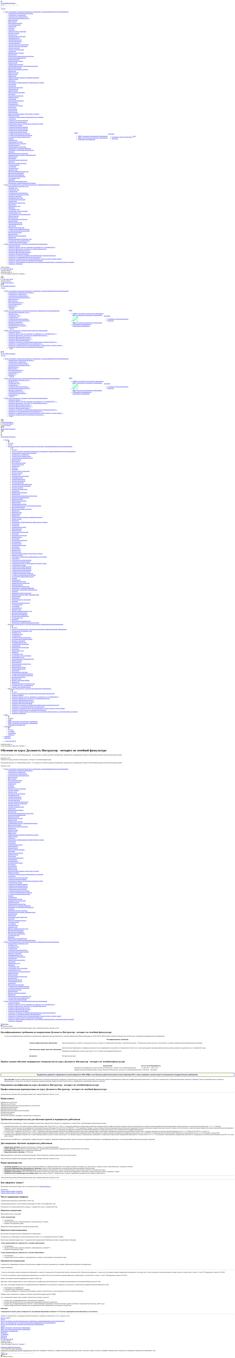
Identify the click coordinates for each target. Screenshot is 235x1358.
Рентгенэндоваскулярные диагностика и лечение (23, 114)
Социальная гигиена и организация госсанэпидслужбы (25, 124)
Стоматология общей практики (18, 127)
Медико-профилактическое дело (18, 171)
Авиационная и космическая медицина (20, 13)
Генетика (11, 28)
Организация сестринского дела (18, 186)
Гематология (12, 26)
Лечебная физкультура (15, 224)
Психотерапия (12, 102)
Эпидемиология (13, 168)
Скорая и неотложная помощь (17, 242)
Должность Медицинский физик (18, 254)
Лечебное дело (13, 170)
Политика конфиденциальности (11, 1347)
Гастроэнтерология (14, 25)
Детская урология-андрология (17, 46)
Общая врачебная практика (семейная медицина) (23, 77)
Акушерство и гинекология (17, 15)
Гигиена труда (12, 35)
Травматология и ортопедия (17, 143)
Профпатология (13, 97)
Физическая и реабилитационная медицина (22, 183)
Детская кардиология (15, 41)
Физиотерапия (12, 156)
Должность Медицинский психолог (19, 252)
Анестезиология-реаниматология (18, 18)
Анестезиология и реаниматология (19, 214)
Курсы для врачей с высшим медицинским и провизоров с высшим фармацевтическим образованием (36, 12)
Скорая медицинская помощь (17, 122)
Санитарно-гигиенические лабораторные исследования (25, 117)
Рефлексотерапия (13, 115)
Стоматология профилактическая (18, 229)
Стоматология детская (15, 125)
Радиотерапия (12, 109)
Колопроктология (13, 59)
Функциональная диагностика (17, 160)
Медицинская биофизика (16, 175)
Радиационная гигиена (15, 105)
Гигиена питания (13, 33)
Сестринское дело (14, 178)
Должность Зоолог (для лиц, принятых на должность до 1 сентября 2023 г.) (31, 247)
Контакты (129, 137)
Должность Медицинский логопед (19, 250)
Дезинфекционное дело (15, 198)
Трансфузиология (13, 145)
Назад (12, 443)
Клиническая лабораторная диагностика (21, 56)
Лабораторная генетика (15, 64)
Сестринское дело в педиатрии (18, 211)
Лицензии (115, 138)
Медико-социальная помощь (17, 236)
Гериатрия (11, 30)
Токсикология (12, 140)
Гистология (12, 204)
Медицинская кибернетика (16, 176)
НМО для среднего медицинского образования (93, 138)
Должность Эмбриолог (15, 264)
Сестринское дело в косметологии (19, 241)
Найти (3, 1354)
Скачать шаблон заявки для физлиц (12, 1193)
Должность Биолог (14, 245)
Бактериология (13, 20)
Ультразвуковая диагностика (17, 147)
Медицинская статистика (16, 227)
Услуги (3, 8)
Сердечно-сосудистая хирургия (18, 120)
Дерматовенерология (15, 40)
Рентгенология (13, 112)
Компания (4, 1332)
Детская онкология (14, 43)
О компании (115, 137)
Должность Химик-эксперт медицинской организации (25, 260)
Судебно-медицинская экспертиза (19, 133)
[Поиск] (1, 7)
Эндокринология (13, 165)
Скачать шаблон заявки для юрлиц (11, 1191)
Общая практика (13, 216)
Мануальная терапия (14, 68)
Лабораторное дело (14, 206)
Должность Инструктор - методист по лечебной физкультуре (27, 249)
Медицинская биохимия (16, 173)
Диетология (12, 51)
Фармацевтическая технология (18, 153)
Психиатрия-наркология (16, 100)
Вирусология (12, 21)
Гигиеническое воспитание (16, 36)
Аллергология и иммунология (17, 16)
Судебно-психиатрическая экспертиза (20, 135)
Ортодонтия (12, 84)
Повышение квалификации (86, 139)
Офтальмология (13, 89)
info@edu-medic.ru (8, 282)
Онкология (11, 81)
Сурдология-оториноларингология (19, 137)
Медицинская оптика (15, 232)
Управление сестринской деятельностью (21, 150)
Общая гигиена (13, 79)
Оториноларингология (15, 87)
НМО (76, 133)
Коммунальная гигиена (15, 61)
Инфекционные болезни (16, 53)
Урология (11, 152)
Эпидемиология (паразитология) (18, 194)
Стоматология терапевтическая (18, 130)
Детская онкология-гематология (18, 44)
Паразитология (13, 91)
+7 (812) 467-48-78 (7, 269)
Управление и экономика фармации (19, 148)
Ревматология (12, 110)
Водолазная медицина (15, 23)
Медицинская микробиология (17, 181)
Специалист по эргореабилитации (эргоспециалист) (24, 257)
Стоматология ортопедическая (18, 128)
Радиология (12, 107)
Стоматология (12, 191)
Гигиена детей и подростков (17, 31)
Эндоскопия (12, 166)
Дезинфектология (13, 38)
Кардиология (12, 54)
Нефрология (12, 76)
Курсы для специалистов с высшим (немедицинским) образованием (26, 244)
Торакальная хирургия (15, 142)
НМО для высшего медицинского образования (92, 136)
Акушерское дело (13, 189)
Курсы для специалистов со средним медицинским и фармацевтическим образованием (32, 185)
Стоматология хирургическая (17, 132)
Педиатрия (11, 94)
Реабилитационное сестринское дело (19, 239)
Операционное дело (14, 213)
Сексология (12, 119)
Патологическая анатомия (16, 92)
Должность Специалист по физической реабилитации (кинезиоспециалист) (32, 255)
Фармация (11, 180)
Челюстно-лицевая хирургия (17, 163)
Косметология (12, 63)
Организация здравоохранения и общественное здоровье (26, 82)
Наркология (12, 237)
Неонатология (12, 74)
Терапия (10, 138)
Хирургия (11, 161)
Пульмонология (13, 104)
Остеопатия (12, 86)
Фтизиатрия (12, 158)
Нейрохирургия (13, 72)
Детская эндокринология (16, 49)
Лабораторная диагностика (16, 203)
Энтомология (12, 201)
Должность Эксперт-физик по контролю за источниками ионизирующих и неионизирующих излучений (41, 262)
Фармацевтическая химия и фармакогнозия (22, 155)
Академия (111, 134)
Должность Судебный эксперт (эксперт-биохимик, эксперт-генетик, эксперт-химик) (34, 259)
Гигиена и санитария (14, 196)
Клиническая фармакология (17, 58)
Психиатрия (12, 99)
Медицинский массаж (15, 222)
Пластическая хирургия (15, 96)
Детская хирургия (14, 48)
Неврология (12, 71)
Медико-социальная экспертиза (18, 69)
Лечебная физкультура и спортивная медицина (23, 66)
